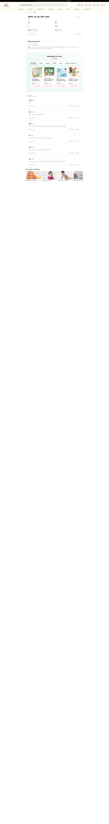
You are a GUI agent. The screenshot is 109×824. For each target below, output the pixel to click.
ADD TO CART (37, 85)
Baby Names (30, 12)
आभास (30, 159)
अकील (30, 112)
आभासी (30, 147)
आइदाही (30, 100)
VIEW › (77, 106)
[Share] (77, 17)
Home (25, 12)
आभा (29, 135)
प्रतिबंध (30, 123)
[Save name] (80, 17)
